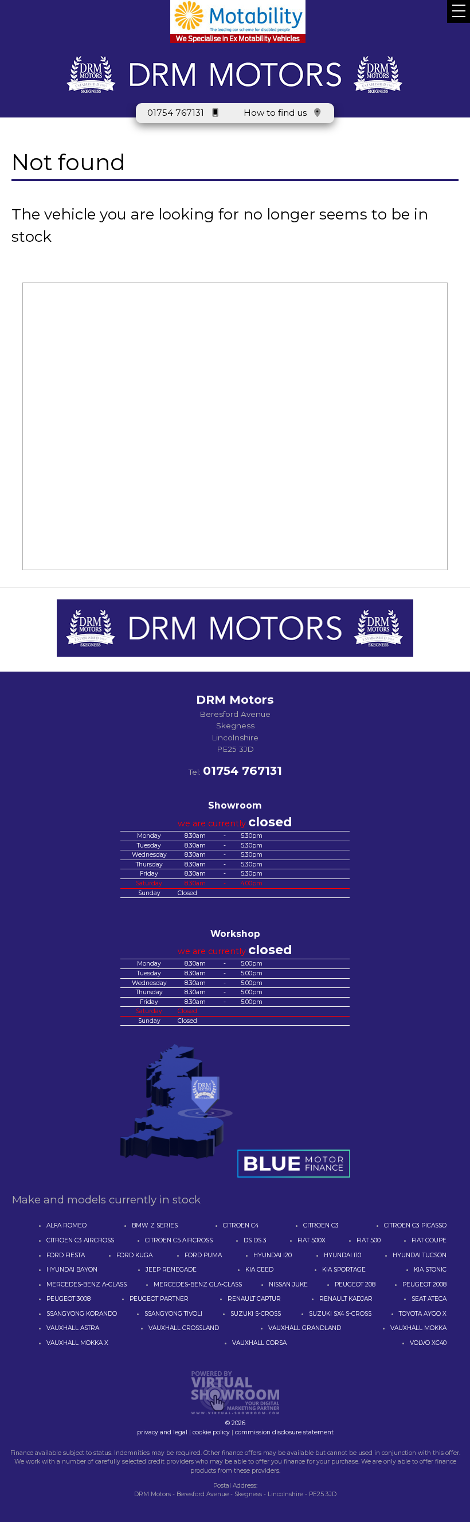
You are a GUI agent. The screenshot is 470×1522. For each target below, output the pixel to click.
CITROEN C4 (240, 1225)
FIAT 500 (369, 1240)
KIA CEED (259, 1269)
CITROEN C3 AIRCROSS (80, 1240)
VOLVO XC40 (428, 1343)
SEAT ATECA (429, 1299)
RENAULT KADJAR (346, 1299)
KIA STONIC (430, 1269)
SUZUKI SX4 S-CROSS (340, 1313)
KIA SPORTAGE (344, 1269)
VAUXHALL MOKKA (418, 1328)
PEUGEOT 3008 (68, 1299)
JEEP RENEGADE (171, 1269)
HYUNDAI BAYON (71, 1269)
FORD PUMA (203, 1255)
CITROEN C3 (321, 1225)
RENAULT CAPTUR (254, 1299)
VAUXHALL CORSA (259, 1343)
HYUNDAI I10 (342, 1255)
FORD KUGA (134, 1255)
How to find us (275, 112)
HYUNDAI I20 (272, 1255)
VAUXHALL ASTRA (72, 1328)
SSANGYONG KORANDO (81, 1313)
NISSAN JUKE (288, 1284)
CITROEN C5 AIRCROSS (179, 1240)
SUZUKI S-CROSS (255, 1313)
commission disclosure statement (284, 1432)
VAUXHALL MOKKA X (77, 1343)
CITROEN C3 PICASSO (415, 1225)
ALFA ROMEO (66, 1225)
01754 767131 (175, 112)
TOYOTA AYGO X (422, 1313)
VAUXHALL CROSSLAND (183, 1328)
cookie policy (211, 1432)
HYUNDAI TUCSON (419, 1255)
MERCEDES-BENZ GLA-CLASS (198, 1284)
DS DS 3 (255, 1240)
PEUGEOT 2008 (424, 1284)
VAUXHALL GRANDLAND (304, 1328)
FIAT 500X (311, 1240)
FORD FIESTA (65, 1255)
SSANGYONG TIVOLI (173, 1313)
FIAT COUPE (429, 1240)
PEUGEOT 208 (355, 1284)
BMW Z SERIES (155, 1225)
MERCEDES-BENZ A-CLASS (86, 1284)
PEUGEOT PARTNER (159, 1299)
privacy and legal (162, 1432)
